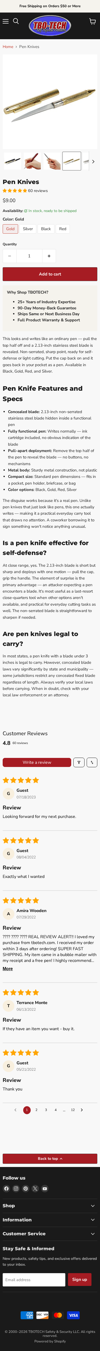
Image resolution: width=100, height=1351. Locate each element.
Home (8, 47)
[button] (12, 161)
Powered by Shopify (50, 1341)
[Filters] (79, 762)
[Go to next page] (83, 1110)
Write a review (37, 762)
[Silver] (28, 235)
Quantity (10, 244)
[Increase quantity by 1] (49, 256)
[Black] (47, 235)
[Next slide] (93, 161)
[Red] (63, 235)
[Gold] (11, 235)
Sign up (79, 1279)
